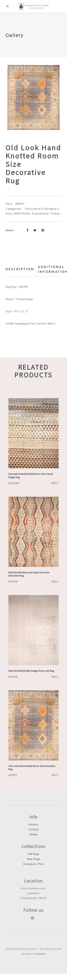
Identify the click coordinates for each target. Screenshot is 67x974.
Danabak (40, 953)
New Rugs (33, 858)
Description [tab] (20, 269)
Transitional (40, 213)
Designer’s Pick (33, 863)
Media (33, 834)
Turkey (55, 213)
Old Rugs (33, 853)
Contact (33, 829)
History (33, 824)
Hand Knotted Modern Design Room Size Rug (31, 670)
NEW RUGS (21, 213)
